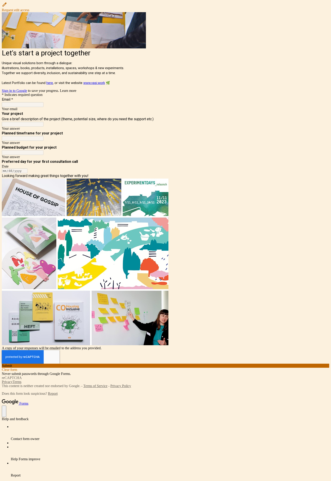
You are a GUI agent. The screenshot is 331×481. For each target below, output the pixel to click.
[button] (165, 7)
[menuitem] (170, 433)
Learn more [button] (68, 91)
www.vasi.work (94, 83)
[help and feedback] (4, 411)
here (49, 83)
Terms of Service (95, 386)
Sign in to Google (14, 91)
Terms (17, 382)
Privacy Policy (120, 386)
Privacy (7, 382)
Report (53, 393)
